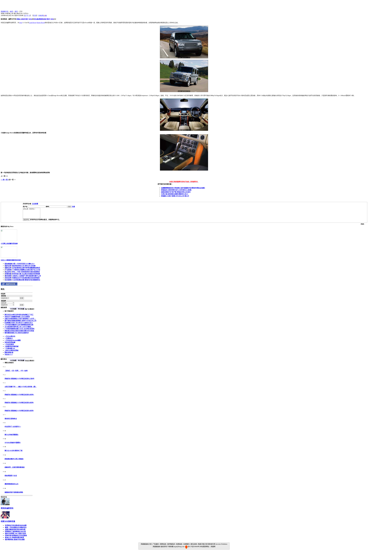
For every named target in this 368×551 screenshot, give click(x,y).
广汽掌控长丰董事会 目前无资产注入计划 (26, 270)
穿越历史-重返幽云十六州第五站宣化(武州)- (19, 394)
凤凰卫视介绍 (202, 544)
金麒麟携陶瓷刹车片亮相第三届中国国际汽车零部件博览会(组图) (183, 188)
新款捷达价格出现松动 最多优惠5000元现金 (19, 331)
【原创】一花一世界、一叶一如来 (16, 370)
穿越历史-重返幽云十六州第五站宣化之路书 (19, 378)
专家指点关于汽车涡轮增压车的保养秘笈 (26, 278)
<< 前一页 (4, 179)
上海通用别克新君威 (11, 346)
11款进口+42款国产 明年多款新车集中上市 (26, 276)
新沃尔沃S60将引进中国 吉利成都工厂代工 (19, 314)
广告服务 (156, 544)
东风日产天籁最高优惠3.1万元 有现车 (17, 316)
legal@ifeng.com (179, 546)
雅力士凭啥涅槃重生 (11, 434)
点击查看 (35, 204)
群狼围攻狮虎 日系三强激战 (14, 459)
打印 (34, 15)
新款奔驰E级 (9, 352)
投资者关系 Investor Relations (217, 544)
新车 (16, 11)
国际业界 (8, 267)
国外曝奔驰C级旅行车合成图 (15, 539)
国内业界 (8, 265)
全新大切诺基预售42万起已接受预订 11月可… (20, 318)
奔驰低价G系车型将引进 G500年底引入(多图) (176, 190)
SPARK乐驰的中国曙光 (13, 442)
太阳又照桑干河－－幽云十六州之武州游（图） (21, 386)
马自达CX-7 (9, 354)
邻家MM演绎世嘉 (8, 521)
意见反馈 (194, 544)
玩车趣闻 (8, 280)
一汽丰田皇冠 (9, 344)
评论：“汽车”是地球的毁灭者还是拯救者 (26, 272)
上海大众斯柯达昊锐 (11, 350)
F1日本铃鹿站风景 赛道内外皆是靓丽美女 (26, 280)
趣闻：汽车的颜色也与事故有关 (16, 527)
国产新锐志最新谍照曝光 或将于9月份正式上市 (20, 320)
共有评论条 (42, 15)
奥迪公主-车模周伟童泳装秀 (14, 537)
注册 (73, 206)
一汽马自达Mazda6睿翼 (13, 340)
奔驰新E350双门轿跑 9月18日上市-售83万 (175, 196)
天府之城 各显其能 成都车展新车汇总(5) (174, 194)
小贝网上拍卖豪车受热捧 (9, 243)
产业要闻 (8, 270)
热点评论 (8, 272)
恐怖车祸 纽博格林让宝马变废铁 (16, 535)
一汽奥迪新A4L (10, 348)
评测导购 (8, 274)
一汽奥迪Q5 (9, 338)
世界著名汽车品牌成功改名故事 (16, 525)
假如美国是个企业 (11, 475)
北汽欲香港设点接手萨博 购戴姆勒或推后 (26, 267)
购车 (11, 11)
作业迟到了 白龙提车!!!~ (13, 426)
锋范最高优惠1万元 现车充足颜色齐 (17, 333)
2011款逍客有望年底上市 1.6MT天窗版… (18, 326)
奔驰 (18, 19)
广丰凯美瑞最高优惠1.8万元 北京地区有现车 (19, 329)
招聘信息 (163, 544)
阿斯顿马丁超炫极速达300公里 (15, 531)
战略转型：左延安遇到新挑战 (15, 467)
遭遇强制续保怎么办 (11, 484)
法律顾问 (186, 544)
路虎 (38, 19)
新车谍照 (8, 276)
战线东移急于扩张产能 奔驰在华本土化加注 (176, 192)
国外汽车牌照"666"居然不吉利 (15, 533)
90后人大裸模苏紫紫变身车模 (11, 260)
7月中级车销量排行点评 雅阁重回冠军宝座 (19, 324)
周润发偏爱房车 (7, 508)
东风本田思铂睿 (10, 342)
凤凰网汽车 (4, 11)
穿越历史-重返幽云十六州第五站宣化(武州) (19, 402)
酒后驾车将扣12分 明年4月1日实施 (23, 265)
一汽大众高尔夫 (10, 336)
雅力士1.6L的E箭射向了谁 (13, 450)
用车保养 (8, 278)
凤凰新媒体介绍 (146, 544)
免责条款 (179, 544)
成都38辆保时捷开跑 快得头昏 (15, 529)
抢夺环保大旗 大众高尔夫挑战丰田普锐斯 (26, 274)
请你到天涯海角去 (11, 418)
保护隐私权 (171, 544)
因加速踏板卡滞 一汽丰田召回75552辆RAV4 (19, 263)
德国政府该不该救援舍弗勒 (14, 492)
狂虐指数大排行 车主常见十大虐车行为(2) (19, 322)
